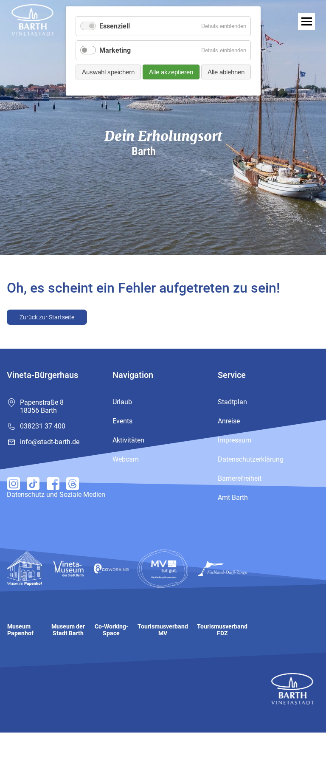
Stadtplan (232, 402)
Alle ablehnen (226, 72)
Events (122, 421)
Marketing (115, 50)
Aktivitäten (128, 440)
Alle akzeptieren (171, 72)
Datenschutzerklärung (251, 459)
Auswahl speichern (108, 72)
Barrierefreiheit (239, 478)
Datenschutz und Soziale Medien (56, 494)
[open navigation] (306, 21)
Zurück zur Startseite (47, 317)
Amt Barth (233, 497)
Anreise (229, 421)
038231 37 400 (42, 426)
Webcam (125, 459)
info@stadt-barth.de (49, 442)
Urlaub (122, 402)
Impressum (234, 440)
